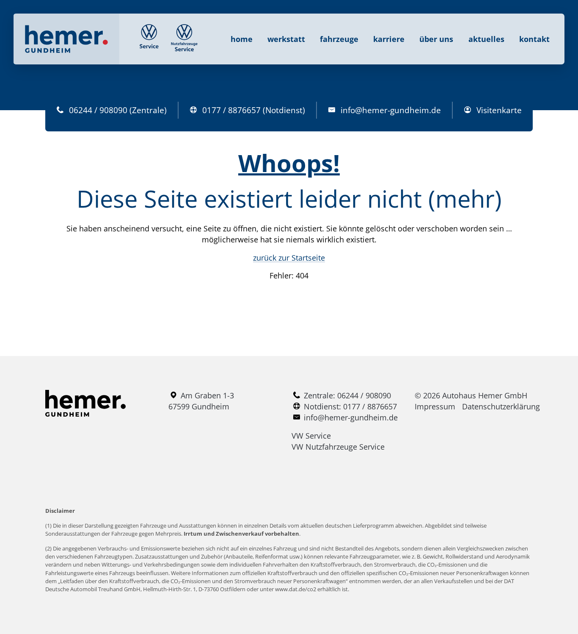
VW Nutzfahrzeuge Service (338, 447)
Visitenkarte (499, 110)
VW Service (311, 436)
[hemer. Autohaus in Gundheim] (66, 39)
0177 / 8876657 (231, 110)
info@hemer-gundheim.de (391, 110)
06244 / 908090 (98, 110)
